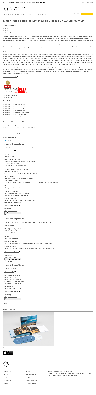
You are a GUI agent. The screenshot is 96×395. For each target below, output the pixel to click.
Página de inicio (8, 14)
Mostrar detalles (9, 151)
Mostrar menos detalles (10, 77)
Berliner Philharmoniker (8, 2)
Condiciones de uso (31, 383)
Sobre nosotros (7, 371)
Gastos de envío (30, 377)
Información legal (8, 386)
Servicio (28, 371)
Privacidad (6, 383)
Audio (17, 14)
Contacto (5, 374)
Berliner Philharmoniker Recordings (36, 2)
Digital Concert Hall (21, 2)
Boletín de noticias (40, 14)
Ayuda (83, 2)
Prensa (5, 377)
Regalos (30, 14)
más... (5, 51)
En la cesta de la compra (13, 213)
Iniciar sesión (87, 14)
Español (91, 2)
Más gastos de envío (10, 211)
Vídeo (23, 14)
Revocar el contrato (31, 380)
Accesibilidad (7, 380)
